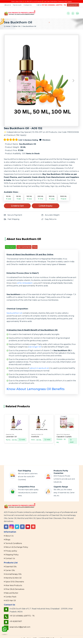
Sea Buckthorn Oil (29, 26)
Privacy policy (11, 551)
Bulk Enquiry (46, 206)
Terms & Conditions (13, 543)
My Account (17, 5)
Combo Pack (10, 597)
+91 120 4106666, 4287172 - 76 (54, 5)
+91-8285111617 (16, 621)
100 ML (29, 197)
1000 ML (63, 197)
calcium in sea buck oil (39, 368)
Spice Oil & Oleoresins (14, 582)
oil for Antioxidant (24, 283)
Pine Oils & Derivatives (14, 589)
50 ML (18, 197)
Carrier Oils (17, 26)
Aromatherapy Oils (13, 574)
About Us (7, 5)
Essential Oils (10, 567)
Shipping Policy (12, 555)
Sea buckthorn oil (14, 313)
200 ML (40, 197)
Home (8, 26)
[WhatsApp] (4, 631)
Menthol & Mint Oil (13, 578)
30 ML (8, 197)
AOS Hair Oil (10, 600)
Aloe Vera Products (13, 585)
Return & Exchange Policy (16, 547)
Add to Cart (18, 206)
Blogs (7, 540)
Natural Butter (11, 593)
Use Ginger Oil (34, 347)
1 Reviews (45, 140)
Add (23, 439)
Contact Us (27, 5)
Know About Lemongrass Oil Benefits (36, 389)
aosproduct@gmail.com (20, 627)
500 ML (52, 197)
